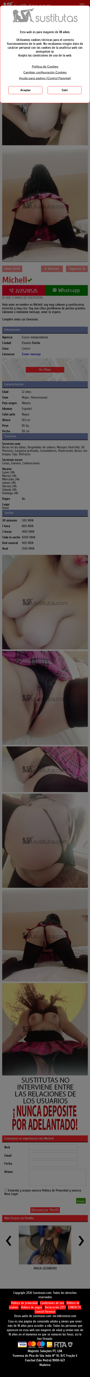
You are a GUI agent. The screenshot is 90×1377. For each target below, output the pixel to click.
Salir (65, 90)
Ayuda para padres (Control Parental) (45, 78)
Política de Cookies (45, 66)
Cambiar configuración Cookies (45, 72)
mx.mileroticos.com (64, 1316)
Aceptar (25, 90)
